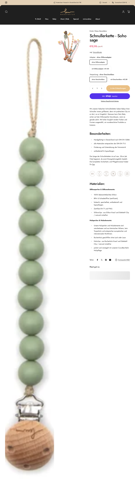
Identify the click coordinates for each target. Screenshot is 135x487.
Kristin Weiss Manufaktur (98, 31)
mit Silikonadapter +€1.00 (100, 69)
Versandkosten (97, 52)
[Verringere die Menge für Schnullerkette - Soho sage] (92, 88)
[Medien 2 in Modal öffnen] (69, 47)
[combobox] (104, 2)
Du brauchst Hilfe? (124, 260)
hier (93, 164)
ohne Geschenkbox (98, 79)
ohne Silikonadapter (98, 62)
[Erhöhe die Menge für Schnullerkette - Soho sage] (102, 88)
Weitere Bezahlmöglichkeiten (110, 101)
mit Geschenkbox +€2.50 (119, 79)
